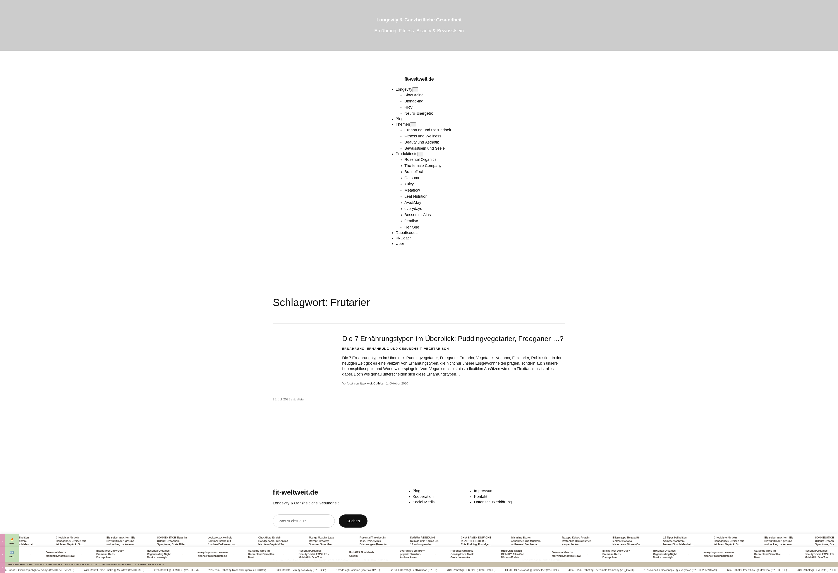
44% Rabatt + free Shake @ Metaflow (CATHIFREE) (71, 570)
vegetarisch (436, 348)
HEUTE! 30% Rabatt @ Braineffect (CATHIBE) (488, 570)
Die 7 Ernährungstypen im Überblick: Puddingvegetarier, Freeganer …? (452, 339)
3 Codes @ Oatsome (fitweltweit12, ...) (314, 570)
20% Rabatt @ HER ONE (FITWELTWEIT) (428, 570)
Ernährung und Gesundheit (394, 348)
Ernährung (353, 348)
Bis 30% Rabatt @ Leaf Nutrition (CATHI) (370, 570)
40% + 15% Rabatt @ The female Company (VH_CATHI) (558, 570)
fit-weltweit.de (419, 79)
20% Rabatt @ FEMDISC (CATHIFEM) (133, 570)
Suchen (353, 521)
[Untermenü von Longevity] (415, 89)
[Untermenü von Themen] (413, 124)
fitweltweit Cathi (369, 383)
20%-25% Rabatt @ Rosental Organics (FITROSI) (194, 570)
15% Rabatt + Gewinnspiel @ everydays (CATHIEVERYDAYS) (637, 570)
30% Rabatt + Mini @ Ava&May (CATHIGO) (258, 570)
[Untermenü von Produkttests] (420, 154)
